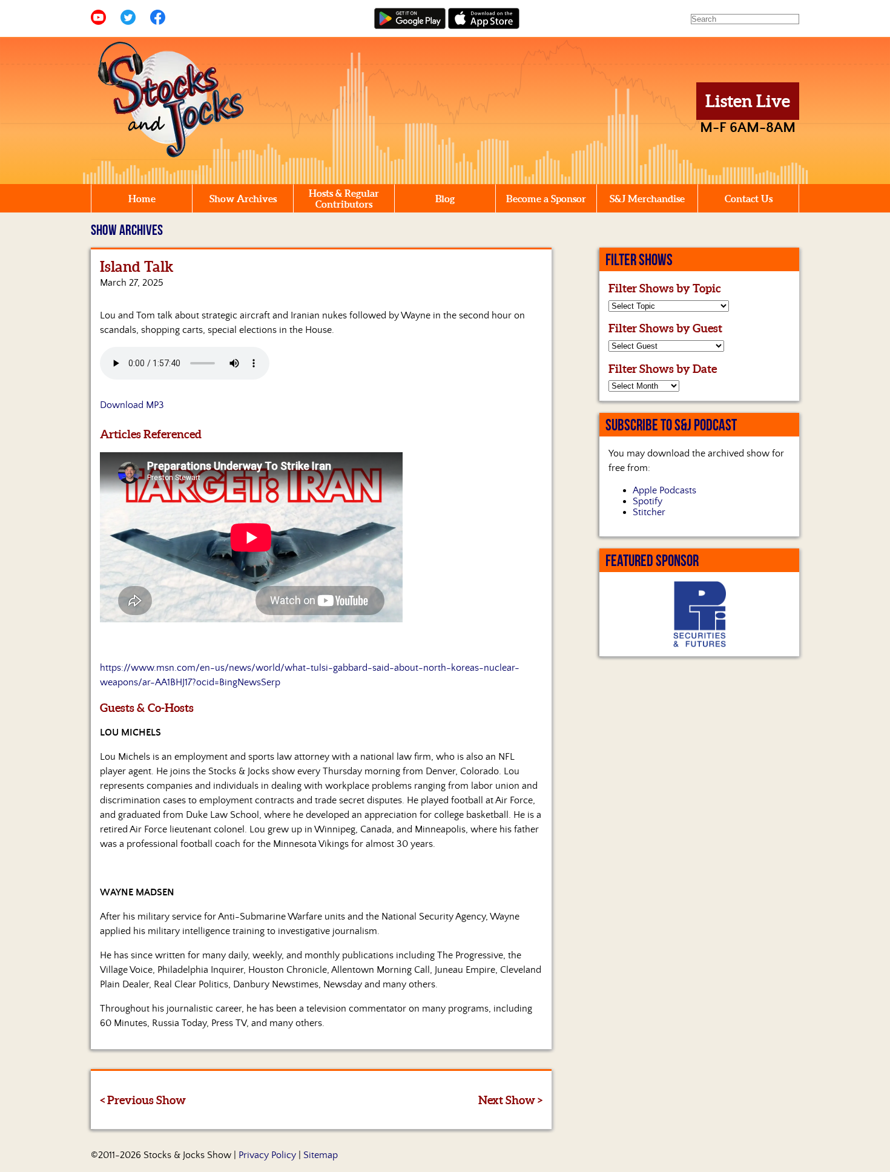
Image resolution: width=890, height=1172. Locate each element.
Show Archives (243, 198)
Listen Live (747, 101)
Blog (445, 198)
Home (142, 198)
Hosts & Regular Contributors (344, 198)
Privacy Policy (267, 1155)
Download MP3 (132, 405)
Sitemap (320, 1155)
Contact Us (749, 198)
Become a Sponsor (546, 198)
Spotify (647, 501)
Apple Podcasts (664, 490)
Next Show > (510, 1100)
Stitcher (649, 512)
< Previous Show (143, 1100)
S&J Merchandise (647, 198)
